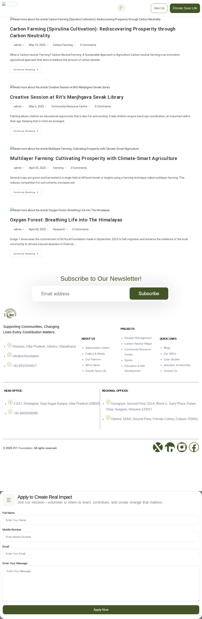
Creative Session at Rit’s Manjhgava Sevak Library (66, 97)
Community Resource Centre (69, 106)
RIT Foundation (23, 448)
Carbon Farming (63, 44)
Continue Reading (27, 68)
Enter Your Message (15, 563)
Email (6, 546)
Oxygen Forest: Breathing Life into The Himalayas (66, 220)
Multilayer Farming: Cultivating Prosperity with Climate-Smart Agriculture (93, 158)
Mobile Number (12, 529)
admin (18, 44)
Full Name (9, 512)
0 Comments (88, 44)
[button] (121, 8)
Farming (58, 167)
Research (59, 229)
